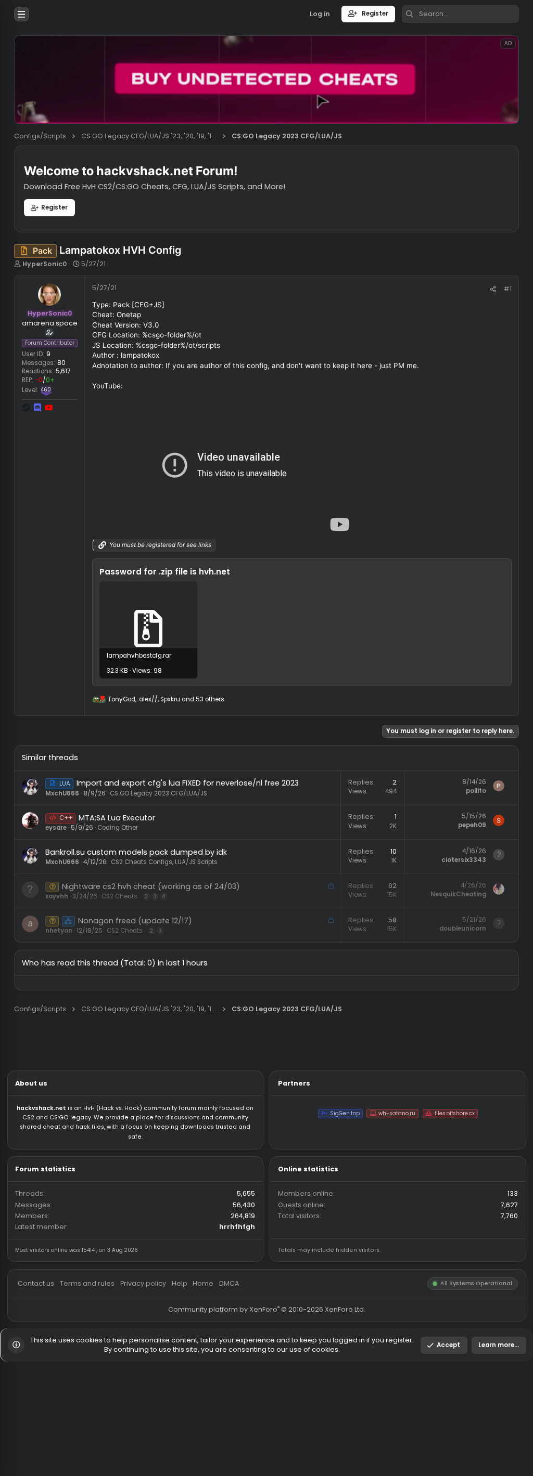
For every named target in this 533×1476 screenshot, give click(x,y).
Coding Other (131, 919)
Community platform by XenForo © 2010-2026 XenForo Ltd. (295, 1455)
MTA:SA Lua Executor (129, 908)
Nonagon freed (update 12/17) (149, 1023)
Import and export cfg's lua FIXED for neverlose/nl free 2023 (208, 870)
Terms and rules (97, 1426)
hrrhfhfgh (264, 1363)
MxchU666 (69, 881)
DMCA (254, 1426)
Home (225, 1426)
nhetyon (65, 1034)
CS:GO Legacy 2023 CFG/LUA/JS (176, 881)
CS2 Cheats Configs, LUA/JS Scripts (182, 957)
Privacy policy (158, 1426)
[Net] (76, 1023)
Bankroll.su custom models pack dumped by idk (151, 946)
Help (199, 1426)
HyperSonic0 (48, 293)
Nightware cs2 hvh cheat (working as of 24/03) (167, 984)
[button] (24, 15)
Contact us (40, 1426)
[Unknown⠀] (58, 985)
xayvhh (63, 996)
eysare (62, 919)
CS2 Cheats (133, 996)
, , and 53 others (184, 776)
